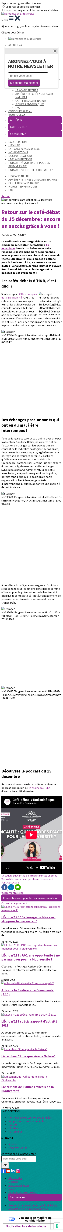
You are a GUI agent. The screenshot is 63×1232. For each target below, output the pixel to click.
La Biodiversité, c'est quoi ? (24, 149)
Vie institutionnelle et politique (20, 879)
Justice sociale (10, 882)
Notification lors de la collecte (26, 1226)
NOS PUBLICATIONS (20, 156)
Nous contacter (17, 1147)
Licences (13, 1181)
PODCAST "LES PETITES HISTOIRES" (30, 169)
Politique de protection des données (30, 1117)
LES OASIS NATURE (26, 90)
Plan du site (15, 1178)
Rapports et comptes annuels (26, 1121)
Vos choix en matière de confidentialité (35, 1219)
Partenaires (15, 1131)
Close (55, 51)
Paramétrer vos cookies (22, 1192)
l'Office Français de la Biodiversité (19, 295)
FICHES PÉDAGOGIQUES (29, 104)
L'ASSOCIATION (17, 142)
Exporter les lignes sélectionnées (21, 3)
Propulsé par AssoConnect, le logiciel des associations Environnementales (33, 1207)
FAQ (17, 107)
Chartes (13, 1128)
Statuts (13, 1124)
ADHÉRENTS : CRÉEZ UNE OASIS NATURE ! (33, 179)
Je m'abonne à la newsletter (18, 1154)
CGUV (11, 1188)
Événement (47, 879)
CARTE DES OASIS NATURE (31, 100)
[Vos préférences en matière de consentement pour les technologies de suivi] (57, 1226)
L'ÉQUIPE (14, 145)
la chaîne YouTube (39, 788)
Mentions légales (18, 1185)
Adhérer (13, 1144)
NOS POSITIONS (18, 152)
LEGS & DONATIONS (20, 159)
